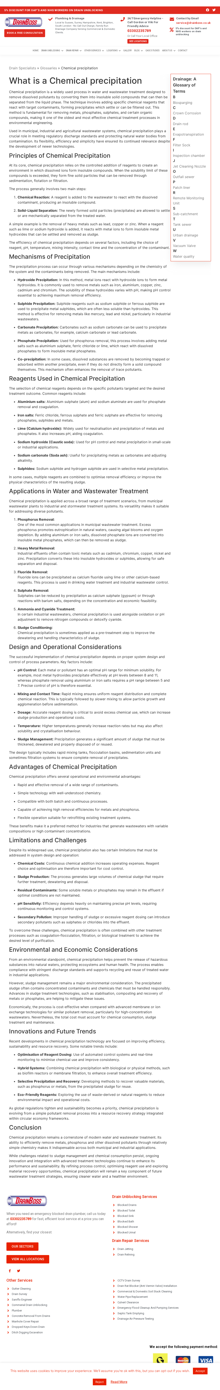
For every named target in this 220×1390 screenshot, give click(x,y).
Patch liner (181, 187)
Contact (182, 50)
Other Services (92, 50)
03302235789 (139, 31)
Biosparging (182, 102)
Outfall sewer (183, 177)
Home (36, 50)
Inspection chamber (189, 155)
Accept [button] (200, 1371)
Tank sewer (182, 224)
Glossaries (48, 68)
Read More (119, 1382)
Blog (137, 50)
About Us (167, 50)
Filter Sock (181, 145)
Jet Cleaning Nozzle (189, 166)
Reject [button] (99, 1382)
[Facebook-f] (9, 1271)
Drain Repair (72, 50)
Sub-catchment (185, 214)
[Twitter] (214, 10)
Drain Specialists (22, 68)
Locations (112, 50)
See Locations (138, 41)
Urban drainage (185, 235)
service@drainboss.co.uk (193, 22)
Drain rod (180, 124)
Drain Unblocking (50, 50)
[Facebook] (207, 10)
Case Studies (152, 50)
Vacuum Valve (184, 246)
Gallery (127, 50)
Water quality (183, 256)
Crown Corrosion (187, 113)
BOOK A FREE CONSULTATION (25, 33)
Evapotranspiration (188, 134)
